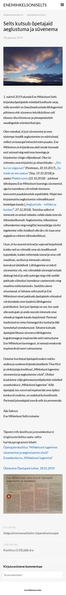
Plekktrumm (20, 178)
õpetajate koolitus (36, 14)
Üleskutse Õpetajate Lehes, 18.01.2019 (29, 468)
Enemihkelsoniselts (25, 4)
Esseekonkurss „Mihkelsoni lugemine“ (28, 458)
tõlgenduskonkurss (13, 14)
